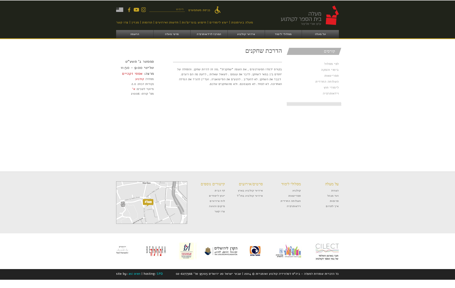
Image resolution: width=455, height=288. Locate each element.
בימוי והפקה (330, 69)
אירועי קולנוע (246, 34)
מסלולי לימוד (283, 34)
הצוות (335, 190)
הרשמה (134, 34)
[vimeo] (136, 9)
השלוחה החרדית (327, 81)
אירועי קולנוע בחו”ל (250, 196)
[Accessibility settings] (218, 10)
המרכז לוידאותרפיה (209, 34)
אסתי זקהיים (132, 73)
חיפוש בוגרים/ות (194, 22)
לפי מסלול (331, 64)
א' (133, 89)
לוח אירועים (217, 201)
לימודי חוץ (331, 87)
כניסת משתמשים (199, 10)
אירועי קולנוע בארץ (250, 190)
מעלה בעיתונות (242, 22)
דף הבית (220, 190)
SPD (160, 274)
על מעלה (320, 34)
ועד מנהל (333, 196)
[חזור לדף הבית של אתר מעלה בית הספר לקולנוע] (304, 27)
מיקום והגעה (217, 206)
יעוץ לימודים (218, 22)
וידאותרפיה (331, 93)
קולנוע (139, 79)
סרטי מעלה (172, 34)
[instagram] (143, 9)
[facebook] (129, 9)
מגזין (135, 22)
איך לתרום (332, 206)
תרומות (147, 22)
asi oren (135, 274)
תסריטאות (331, 75)
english (119, 9)
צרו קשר (122, 22)
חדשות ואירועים (166, 22)
